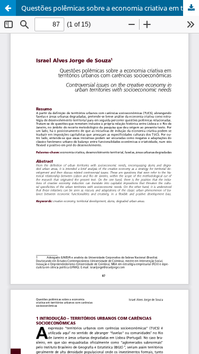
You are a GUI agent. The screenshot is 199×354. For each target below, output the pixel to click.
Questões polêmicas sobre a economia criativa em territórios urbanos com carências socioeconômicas (110, 8)
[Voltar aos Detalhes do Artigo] (8, 8)
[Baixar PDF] (191, 8)
